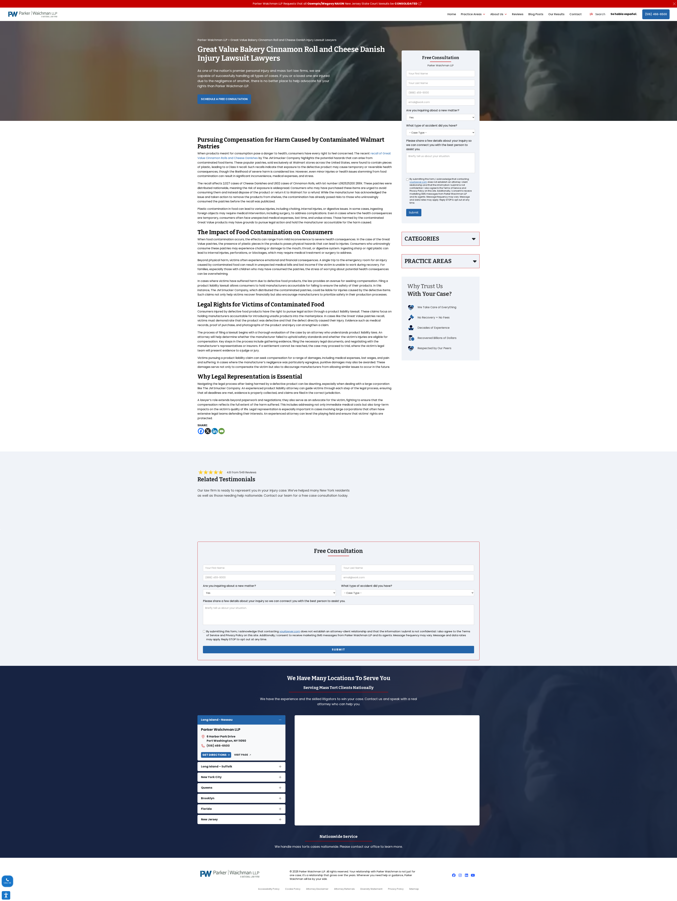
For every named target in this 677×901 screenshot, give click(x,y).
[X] (208, 431)
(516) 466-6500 (656, 14)
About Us (496, 14)
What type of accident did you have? (431, 125)
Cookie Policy (292, 888)
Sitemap (414, 888)
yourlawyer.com (418, 182)
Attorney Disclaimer (317, 888)
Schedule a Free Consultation (224, 99)
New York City (211, 777)
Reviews (517, 14)
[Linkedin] (215, 431)
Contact (575, 14)
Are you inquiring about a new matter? (432, 110)
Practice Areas (471, 14)
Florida (206, 809)
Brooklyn (207, 798)
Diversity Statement (371, 888)
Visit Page (241, 755)
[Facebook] (201, 431)
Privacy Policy (396, 888)
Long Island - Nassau (217, 720)
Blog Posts (535, 14)
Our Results (556, 14)
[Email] (221, 431)
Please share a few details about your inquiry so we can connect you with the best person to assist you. (439, 145)
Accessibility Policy (268, 888)
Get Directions (214, 755)
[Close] (674, 3)
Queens (206, 788)
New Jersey (209, 819)
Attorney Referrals (344, 888)
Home (451, 14)
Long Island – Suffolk (216, 766)
